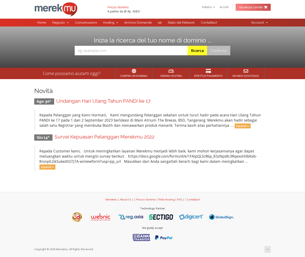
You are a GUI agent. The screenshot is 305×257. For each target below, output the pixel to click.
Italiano (207, 7)
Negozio (59, 22)
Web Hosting (166, 199)
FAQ (180, 199)
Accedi (224, 7)
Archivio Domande (138, 22)
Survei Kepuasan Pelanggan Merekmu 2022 (104, 137)
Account (258, 22)
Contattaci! (209, 22)
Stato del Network (181, 22)
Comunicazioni (86, 22)
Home (41, 22)
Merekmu (111, 199)
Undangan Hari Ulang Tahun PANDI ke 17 (103, 101)
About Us (125, 199)
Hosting (109, 22)
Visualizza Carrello (251, 7)
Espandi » (242, 126)
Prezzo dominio (118, 7)
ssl (160, 22)
